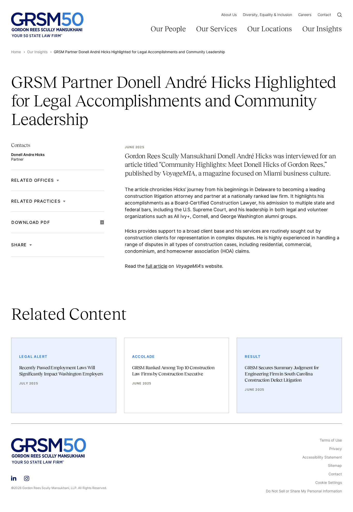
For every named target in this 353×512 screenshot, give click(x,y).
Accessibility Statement (322, 457)
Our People (168, 29)
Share (19, 245)
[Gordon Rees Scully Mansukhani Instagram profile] (26, 477)
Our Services (216, 29)
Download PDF (30, 222)
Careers (304, 14)
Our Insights (322, 29)
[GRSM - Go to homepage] (47, 24)
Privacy (335, 449)
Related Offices (32, 180)
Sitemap (335, 465)
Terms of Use (331, 440)
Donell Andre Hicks (28, 154)
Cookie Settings (328, 483)
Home (16, 52)
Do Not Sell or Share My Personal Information (304, 491)
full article (156, 266)
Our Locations (269, 29)
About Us (229, 14)
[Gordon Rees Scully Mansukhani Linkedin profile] (13, 477)
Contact (324, 14)
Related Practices (35, 201)
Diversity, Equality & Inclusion (267, 14)
